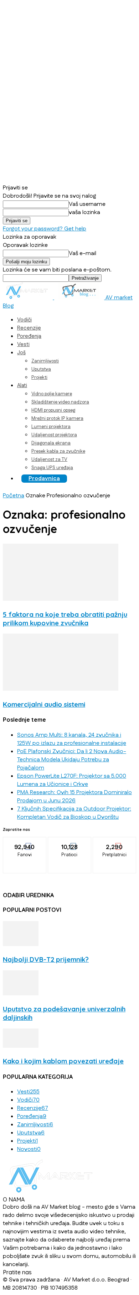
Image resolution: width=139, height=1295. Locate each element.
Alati (22, 385)
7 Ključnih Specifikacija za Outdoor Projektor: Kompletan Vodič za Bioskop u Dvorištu (74, 813)
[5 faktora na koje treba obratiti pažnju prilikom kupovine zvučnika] (60, 599)
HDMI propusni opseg (53, 410)
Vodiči (24, 320)
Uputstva (41, 369)
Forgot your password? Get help (44, 229)
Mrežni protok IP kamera (57, 418)
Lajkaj (25, 842)
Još (21, 352)
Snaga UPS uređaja (52, 467)
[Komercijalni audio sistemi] (60, 689)
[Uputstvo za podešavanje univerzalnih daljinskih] (20, 994)
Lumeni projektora (51, 426)
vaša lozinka (84, 212)
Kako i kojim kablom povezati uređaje (63, 1061)
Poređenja (29, 336)
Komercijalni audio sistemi (44, 704)
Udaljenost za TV (49, 459)
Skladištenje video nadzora (60, 402)
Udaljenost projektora (54, 435)
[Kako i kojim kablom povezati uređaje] (20, 1046)
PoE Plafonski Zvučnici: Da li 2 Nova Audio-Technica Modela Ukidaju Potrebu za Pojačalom (71, 759)
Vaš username (87, 204)
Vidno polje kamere (51, 394)
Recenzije (29, 328)
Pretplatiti (115, 842)
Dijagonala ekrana (51, 443)
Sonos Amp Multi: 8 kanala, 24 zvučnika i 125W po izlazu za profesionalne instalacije (71, 739)
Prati (70, 842)
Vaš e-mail (82, 253)
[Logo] (28, 298)
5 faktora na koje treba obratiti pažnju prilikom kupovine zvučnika (65, 618)
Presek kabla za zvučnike (58, 451)
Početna (13, 496)
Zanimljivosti (45, 361)
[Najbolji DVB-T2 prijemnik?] (20, 944)
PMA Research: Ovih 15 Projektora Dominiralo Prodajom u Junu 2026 (74, 796)
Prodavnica (44, 478)
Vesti (23, 344)
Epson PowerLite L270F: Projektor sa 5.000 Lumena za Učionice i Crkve (71, 780)
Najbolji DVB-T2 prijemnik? (46, 959)
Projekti (39, 377)
